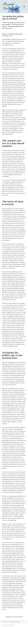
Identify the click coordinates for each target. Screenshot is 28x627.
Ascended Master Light (10, 6)
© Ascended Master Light (7, 625)
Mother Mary (17, 621)
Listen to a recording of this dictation (12, 34)
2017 (13, 621)
